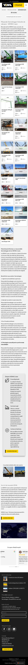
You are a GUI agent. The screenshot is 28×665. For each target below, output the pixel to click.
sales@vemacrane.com (8, 645)
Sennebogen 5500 (6, 241)
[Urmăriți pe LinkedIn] (14, 629)
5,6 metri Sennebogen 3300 (20, 179)
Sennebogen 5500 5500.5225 (19, 87)
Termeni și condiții (14, 658)
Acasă (4, 10)
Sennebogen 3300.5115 (18, 133)
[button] (26, 5)
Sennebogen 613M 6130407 (6, 156)
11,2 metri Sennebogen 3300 (7, 87)
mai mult (18, 599)
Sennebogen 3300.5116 (4, 200)
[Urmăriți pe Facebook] (4, 629)
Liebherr (17, 597)
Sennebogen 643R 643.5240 (6, 65)
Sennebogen (5, 599)
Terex (10, 599)
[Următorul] (25, 472)
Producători (11, 10)
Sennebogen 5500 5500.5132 (6, 221)
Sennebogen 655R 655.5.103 (19, 65)
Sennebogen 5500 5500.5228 (19, 110)
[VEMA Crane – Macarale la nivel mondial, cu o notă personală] (13, 5)
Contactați (14, 661)
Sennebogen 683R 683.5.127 (19, 200)
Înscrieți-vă (5, 620)
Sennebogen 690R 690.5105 (19, 156)
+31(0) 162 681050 (7, 643)
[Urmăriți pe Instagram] (9, 629)
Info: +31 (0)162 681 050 (14, 1)
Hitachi (7, 597)
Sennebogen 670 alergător (6, 133)
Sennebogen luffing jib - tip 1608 (7, 110)
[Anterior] (3, 472)
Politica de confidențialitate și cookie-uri (14, 659)
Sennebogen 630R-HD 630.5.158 (20, 221)
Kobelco (12, 597)
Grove (3, 597)
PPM (13, 599)
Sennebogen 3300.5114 (4, 179)
